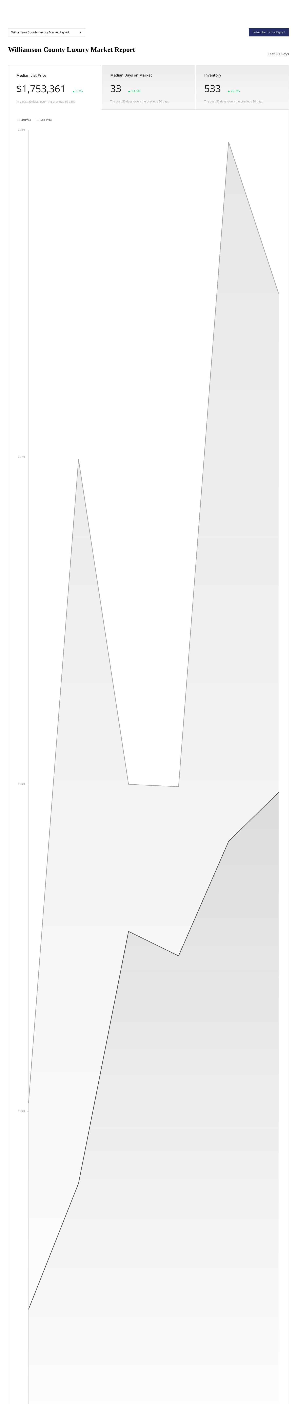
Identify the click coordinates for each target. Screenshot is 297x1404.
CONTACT (234, 12)
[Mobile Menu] (283, 12)
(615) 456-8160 (261, 12)
